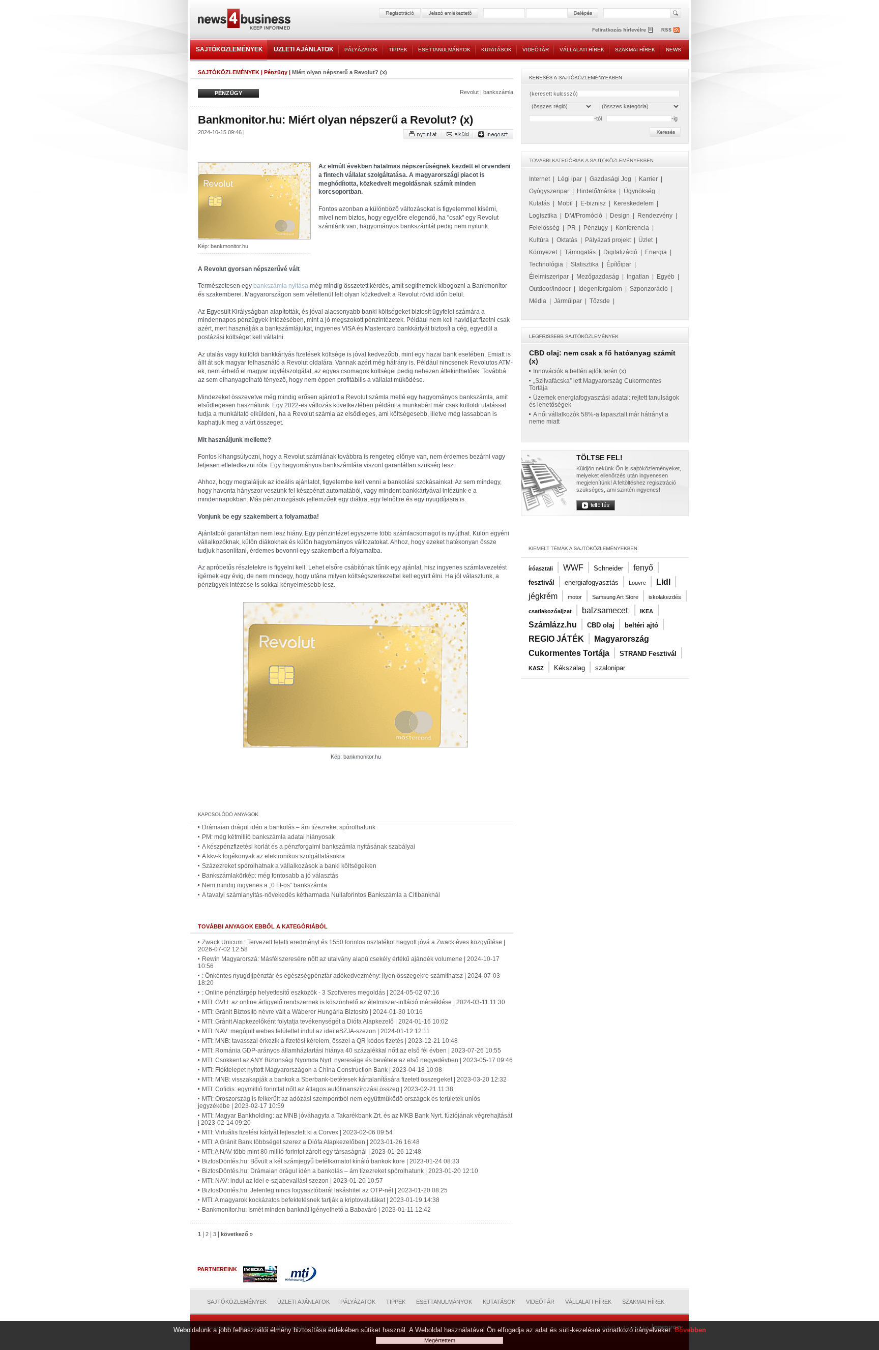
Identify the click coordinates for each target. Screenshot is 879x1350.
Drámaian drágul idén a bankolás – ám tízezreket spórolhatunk (288, 827)
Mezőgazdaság (597, 276)
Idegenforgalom (600, 288)
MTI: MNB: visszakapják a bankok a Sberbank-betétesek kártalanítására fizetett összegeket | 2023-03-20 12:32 (354, 1079)
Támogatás (580, 252)
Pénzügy (275, 72)
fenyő (643, 567)
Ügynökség (639, 191)
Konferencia (632, 227)
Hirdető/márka (596, 191)
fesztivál (541, 582)
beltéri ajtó (641, 625)
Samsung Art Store (615, 597)
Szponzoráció (649, 288)
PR (571, 227)
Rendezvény (654, 215)
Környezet (543, 252)
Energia (656, 252)
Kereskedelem (633, 203)
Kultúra (539, 240)
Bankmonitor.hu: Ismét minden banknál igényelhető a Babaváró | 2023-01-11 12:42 (316, 1209)
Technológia (546, 264)
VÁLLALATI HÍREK (582, 49)
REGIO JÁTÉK (556, 639)
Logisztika (543, 215)
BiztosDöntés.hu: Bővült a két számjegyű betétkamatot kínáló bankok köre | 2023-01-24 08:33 (330, 1161)
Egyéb (666, 276)
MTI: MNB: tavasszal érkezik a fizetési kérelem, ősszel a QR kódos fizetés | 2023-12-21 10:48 (330, 1040)
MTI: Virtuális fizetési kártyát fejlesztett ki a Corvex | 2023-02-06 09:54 (297, 1132)
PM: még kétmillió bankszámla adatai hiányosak (268, 837)
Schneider (608, 568)
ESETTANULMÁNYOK (444, 49)
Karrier (648, 179)
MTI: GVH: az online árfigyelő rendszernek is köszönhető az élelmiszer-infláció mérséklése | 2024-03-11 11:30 (353, 1002)
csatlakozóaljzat (550, 611)
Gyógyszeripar (549, 191)
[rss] (671, 30)
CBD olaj (600, 625)
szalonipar (610, 668)
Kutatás (539, 203)
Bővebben (690, 1330)
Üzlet (645, 240)
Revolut (469, 92)
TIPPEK (398, 49)
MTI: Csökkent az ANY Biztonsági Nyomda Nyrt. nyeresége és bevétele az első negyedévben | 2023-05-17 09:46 (357, 1060)
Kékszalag (569, 668)
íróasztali (541, 568)
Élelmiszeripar (549, 276)
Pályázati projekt (608, 240)
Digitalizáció (620, 252)
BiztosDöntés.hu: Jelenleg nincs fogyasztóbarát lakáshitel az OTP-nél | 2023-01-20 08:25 (325, 1190)
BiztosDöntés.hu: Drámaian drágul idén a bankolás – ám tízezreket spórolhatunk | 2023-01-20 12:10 (340, 1171)
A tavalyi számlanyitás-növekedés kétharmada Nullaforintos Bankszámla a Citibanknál (321, 894)
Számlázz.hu (553, 624)
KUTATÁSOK (496, 49)
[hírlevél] (622, 30)
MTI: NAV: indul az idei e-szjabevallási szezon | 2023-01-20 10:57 (292, 1180)
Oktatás (566, 240)
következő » (237, 1234)
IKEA (646, 611)
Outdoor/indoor (550, 288)
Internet (539, 179)
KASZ (536, 668)
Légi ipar (570, 179)
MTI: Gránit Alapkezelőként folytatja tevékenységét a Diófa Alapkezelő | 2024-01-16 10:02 (325, 1021)
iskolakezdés (665, 597)
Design (620, 215)
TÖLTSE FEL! (599, 458)
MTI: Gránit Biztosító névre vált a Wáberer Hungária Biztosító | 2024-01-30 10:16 (312, 1011)
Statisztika (585, 264)
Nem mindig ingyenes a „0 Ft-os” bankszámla (264, 885)
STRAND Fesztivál (648, 653)
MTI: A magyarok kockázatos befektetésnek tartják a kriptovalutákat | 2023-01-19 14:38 (321, 1200)
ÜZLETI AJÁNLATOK (304, 49)
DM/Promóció (583, 215)
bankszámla (498, 92)
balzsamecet (606, 610)
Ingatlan (638, 276)
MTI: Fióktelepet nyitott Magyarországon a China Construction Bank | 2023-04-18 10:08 (322, 1069)
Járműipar (568, 301)
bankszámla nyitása (280, 285)
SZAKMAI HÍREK (635, 49)
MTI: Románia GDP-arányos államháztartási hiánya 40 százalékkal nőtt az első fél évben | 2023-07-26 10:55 (351, 1050)
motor (575, 597)
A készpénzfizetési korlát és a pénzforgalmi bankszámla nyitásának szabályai (308, 846)
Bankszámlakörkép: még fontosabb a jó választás (270, 875)
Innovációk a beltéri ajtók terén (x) (579, 371)
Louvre (637, 583)
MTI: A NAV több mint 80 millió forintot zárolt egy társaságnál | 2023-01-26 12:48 (311, 1151)
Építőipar (618, 264)
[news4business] (243, 20)
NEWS (673, 49)
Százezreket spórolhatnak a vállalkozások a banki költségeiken (289, 865)
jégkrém (543, 596)
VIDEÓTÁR (535, 49)
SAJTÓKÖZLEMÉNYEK (229, 49)
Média (537, 301)
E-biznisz (593, 203)
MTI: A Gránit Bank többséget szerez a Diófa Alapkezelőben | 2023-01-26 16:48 (311, 1142)
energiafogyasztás (592, 582)
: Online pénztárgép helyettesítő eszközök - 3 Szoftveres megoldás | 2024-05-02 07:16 (321, 992)
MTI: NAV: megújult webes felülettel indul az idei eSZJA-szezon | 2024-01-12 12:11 (316, 1031)
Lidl (663, 582)
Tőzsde (600, 301)
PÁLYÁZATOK (361, 49)
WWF (573, 567)
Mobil (565, 203)
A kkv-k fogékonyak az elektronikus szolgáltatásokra (273, 856)
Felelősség (544, 227)
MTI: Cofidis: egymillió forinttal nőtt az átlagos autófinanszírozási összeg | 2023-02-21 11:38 (327, 1089)
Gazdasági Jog (610, 179)
